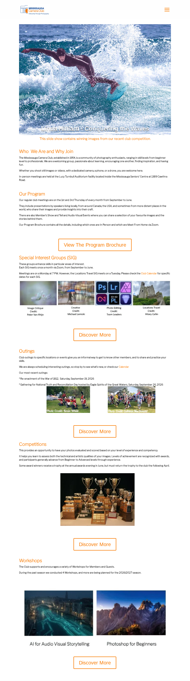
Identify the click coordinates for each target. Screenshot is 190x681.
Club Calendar (149, 273)
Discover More (95, 335)
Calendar (124, 366)
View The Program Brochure (95, 245)
